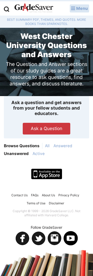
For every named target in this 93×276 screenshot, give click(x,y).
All (47, 145)
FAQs (34, 195)
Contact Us (19, 195)
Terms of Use (36, 203)
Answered (62, 145)
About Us (48, 195)
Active (39, 153)
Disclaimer (56, 203)
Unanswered (16, 153)
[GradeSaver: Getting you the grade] (33, 8)
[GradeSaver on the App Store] (46, 174)
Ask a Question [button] (46, 128)
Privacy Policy (68, 195)
